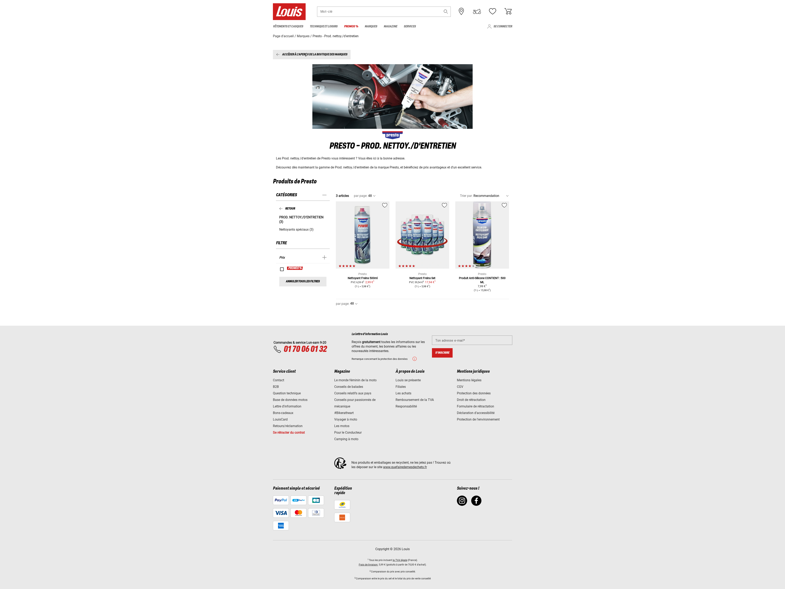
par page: (360, 196)
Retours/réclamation (288, 426)
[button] (445, 11)
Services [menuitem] (410, 26)
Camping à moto (346, 439)
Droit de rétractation (471, 400)
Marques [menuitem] (371, 26)
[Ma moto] (477, 11)
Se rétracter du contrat (289, 432)
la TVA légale (400, 560)
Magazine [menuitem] (390, 26)
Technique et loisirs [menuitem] (324, 26)
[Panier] (508, 11)
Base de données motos (290, 400)
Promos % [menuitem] (351, 26)
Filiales (401, 387)
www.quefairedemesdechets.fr (405, 467)
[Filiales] (461, 11)
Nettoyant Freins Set (422, 278)
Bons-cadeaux (283, 413)
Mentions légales (469, 380)
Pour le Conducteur (348, 432)
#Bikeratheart (344, 413)
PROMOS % (295, 268)
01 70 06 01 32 (305, 349)
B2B (276, 387)
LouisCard (280, 419)
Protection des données (474, 393)
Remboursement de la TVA (415, 400)
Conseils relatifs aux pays (352, 393)
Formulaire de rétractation (475, 406)
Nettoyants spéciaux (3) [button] (296, 229)
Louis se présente (408, 380)
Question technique (287, 393)
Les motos (341, 426)
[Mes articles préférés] (492, 11)
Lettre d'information (287, 406)
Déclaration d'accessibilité (476, 413)
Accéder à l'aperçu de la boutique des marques (314, 54)
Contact (278, 380)
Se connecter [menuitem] (502, 26)
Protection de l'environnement (478, 419)
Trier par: (466, 196)
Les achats (403, 393)
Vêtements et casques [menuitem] (288, 26)
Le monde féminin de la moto (355, 380)
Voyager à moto (345, 419)
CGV (460, 387)
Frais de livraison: (368, 564)
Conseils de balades (348, 387)
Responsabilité (406, 406)
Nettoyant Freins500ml (363, 278)
